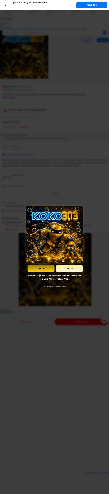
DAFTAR (41, 268)
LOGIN (69, 268)
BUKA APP (92, 5)
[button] (54, 5)
